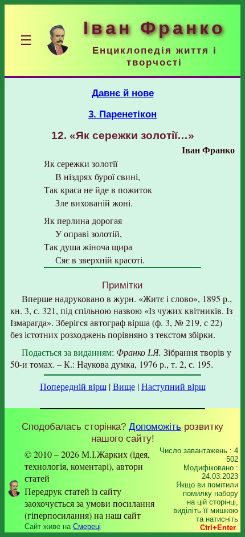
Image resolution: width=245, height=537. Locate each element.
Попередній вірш (73, 386)
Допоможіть (155, 426)
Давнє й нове (123, 93)
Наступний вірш (173, 386)
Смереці (87, 526)
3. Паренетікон (122, 114)
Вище (124, 386)
